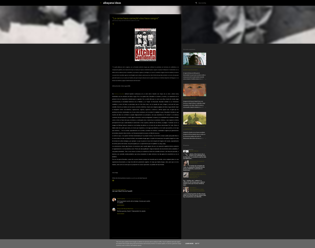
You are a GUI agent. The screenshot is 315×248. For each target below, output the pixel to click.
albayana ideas (112, 2)
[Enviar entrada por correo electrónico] (113, 181)
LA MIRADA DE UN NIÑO (189, 98)
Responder (120, 205)
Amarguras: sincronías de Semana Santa (196, 162)
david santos (121, 198)
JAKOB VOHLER (193, 151)
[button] (113, 24)
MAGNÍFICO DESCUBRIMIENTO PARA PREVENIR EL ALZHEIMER (196, 189)
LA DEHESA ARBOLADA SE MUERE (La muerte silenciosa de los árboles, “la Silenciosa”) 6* (197, 175)
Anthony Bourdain (119, 94)
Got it (197, 243)
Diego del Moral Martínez (125, 208)
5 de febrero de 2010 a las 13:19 (141, 208)
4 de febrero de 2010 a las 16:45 (133, 198)
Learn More (189, 243)
